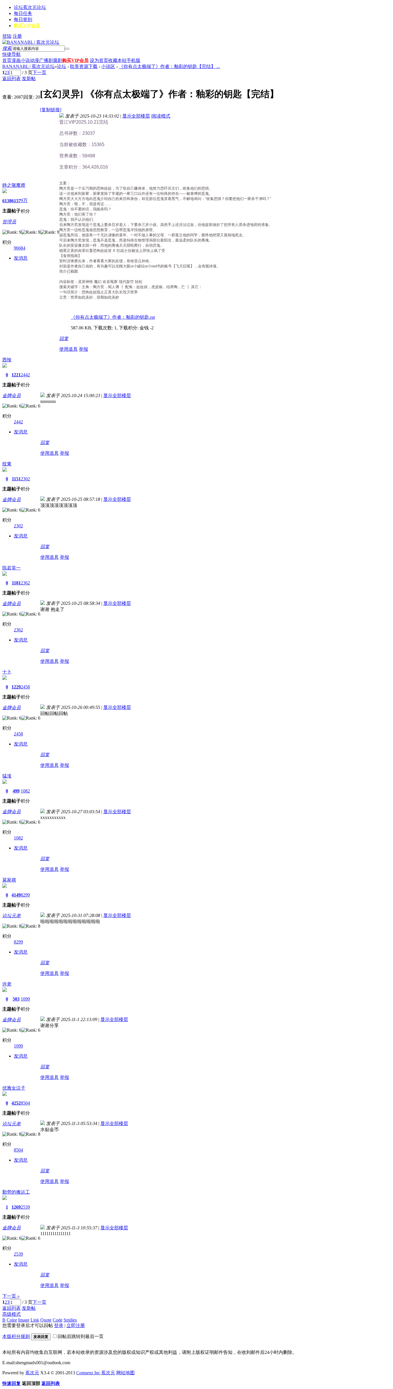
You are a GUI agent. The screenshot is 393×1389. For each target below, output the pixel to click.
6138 (7, 200)
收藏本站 (117, 60)
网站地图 (125, 1372)
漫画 (16, 60)
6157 (16, 200)
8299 (25, 894)
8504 (25, 1103)
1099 (25, 999)
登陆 (7, 36)
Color (12, 1320)
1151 (16, 478)
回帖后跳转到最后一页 (81, 1336)
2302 (25, 478)
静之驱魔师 (13, 185)
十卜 (7, 671)
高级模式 (11, 1314)
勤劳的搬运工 (16, 1192)
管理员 (9, 221)
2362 (25, 582)
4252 (16, 1103)
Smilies (70, 1320)
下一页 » (11, 1296)
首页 (7, 60)
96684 (19, 248)
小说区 (108, 66)
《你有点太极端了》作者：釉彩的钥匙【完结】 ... (169, 66)
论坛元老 (11, 915)
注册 (17, 36)
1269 (16, 1207)
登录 (58, 1325)
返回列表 (11, 78)
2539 (25, 1207)
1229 (16, 686)
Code (57, 1320)
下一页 (39, 72)
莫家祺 (9, 879)
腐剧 (57, 60)
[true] (67, 49)
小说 (25, 60)
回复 (63, 338)
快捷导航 (11, 54)
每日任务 (23, 13)
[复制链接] (50, 109)
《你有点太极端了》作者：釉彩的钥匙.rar (113, 317)
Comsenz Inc (88, 1372)
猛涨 (7, 775)
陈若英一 (11, 567)
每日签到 (23, 19)
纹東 (7, 463)
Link (34, 1320)
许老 (7, 984)
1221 (16, 374)
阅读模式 (161, 116)
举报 (83, 349)
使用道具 (68, 349)
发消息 (21, 258)
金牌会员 (11, 395)
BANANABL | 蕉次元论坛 (28, 66)
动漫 (34, 60)
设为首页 (99, 60)
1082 (25, 790)
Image (23, 1320)
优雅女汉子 (13, 1088)
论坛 (30, 7)
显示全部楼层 (136, 116)
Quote (45, 1320)
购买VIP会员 (27, 25)
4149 (16, 894)
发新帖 (29, 78)
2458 (25, 686)
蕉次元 (32, 1372)
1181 (16, 582)
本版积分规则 (16, 1336)
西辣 (7, 359)
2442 (25, 374)
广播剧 (46, 60)
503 (16, 999)
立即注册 (75, 1325)
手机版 (133, 60)
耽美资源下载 (84, 66)
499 (16, 790)
